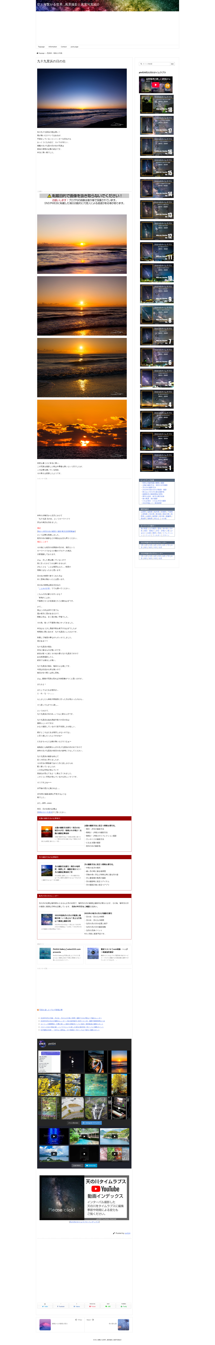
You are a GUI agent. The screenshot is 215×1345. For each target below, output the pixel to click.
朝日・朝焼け (149, 531)
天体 (159, 533)
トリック (147, 535)
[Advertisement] (107, 28)
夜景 (154, 533)
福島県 (150, 512)
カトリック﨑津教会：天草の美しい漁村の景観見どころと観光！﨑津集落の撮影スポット (72, 1024)
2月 (146, 545)
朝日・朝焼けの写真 (55, 53)
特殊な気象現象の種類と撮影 (153, 483)
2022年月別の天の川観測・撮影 (154, 490)
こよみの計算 (44, 588)
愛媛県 (168, 516)
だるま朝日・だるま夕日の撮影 (154, 501)
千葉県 (170, 512)
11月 (155, 547)
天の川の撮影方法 (149, 487)
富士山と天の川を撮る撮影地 (153, 492)
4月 (155, 545)
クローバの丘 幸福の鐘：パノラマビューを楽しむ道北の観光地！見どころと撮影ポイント (72, 1027)
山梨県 (148, 516)
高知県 (143, 518)
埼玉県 (151, 514)
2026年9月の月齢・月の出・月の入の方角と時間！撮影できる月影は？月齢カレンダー (71, 1018)
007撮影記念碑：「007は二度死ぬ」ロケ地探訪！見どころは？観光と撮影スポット (70, 1030)
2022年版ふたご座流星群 (152, 503)
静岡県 (155, 516)
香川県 (161, 516)
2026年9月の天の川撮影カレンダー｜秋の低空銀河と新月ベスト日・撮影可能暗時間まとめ (73, 1021)
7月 (168, 545)
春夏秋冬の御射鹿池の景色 (152, 494)
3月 (150, 545)
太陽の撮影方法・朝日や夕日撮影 (155, 485)
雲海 (159, 528)
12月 (160, 547)
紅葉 (149, 533)
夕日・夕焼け (161, 531)
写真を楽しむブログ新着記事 (51, 1010)
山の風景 (152, 528)
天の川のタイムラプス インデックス (84, 1222)
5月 (159, 545)
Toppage (42, 53)
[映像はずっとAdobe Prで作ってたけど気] (119, 1108)
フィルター (157, 535)
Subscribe (92, 1165)
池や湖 (165, 528)
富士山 (157, 518)
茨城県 (163, 512)
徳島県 (150, 518)
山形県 (143, 512)
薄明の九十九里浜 (45, 812)
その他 (163, 518)
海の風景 (144, 528)
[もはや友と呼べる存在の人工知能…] (49, 1062)
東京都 (158, 514)
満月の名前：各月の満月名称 (153, 496)
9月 (145, 547)
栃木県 (156, 512)
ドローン (166, 535)
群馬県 (144, 514)
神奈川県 (166, 514)
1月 (142, 545)
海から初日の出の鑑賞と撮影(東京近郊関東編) (56, 531)
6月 (164, 545)
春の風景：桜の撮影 (150, 498)
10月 (150, 547)
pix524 (127, 1233)
